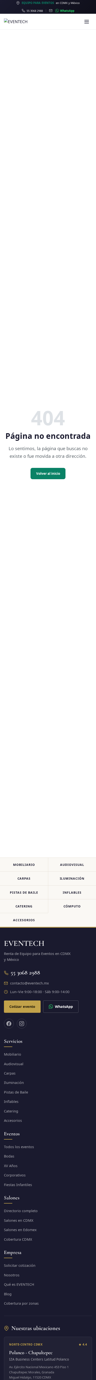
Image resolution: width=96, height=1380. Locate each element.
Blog (8, 1294)
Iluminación (72, 878)
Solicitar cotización (19, 1265)
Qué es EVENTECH (19, 1284)
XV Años (10, 1165)
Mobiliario (24, 865)
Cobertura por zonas (21, 1303)
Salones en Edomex (20, 1229)
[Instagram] (22, 1024)
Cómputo (72, 906)
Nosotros (11, 1275)
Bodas (9, 1156)
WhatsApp (64, 1006)
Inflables (72, 892)
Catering (24, 906)
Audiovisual (72, 865)
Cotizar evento (22, 1006)
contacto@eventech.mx (29, 983)
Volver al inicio (48, 473)
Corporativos (15, 1175)
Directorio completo (21, 1210)
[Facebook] (9, 1024)
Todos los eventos (19, 1146)
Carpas (24, 878)
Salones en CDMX (18, 1220)
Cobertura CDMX (18, 1239)
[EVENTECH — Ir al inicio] (26, 21)
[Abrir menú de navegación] (86, 21)
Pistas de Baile (24, 892)
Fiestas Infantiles (18, 1184)
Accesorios (24, 920)
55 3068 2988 (25, 972)
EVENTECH (24, 943)
